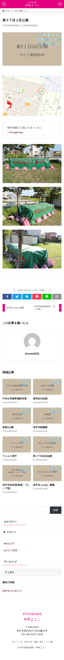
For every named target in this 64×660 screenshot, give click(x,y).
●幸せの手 (9, 543)
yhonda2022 (32, 353)
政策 (36, 642)
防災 (41, 642)
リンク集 (49, 642)
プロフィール (17, 642)
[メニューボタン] (60, 4)
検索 (55, 510)
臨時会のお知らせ (12, 591)
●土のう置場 (10, 550)
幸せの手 (28, 642)
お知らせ (11, 532)
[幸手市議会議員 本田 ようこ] (32, 4)
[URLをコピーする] (56, 296)
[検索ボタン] (4, 4)
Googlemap (16, 132)
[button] (7, 296)
